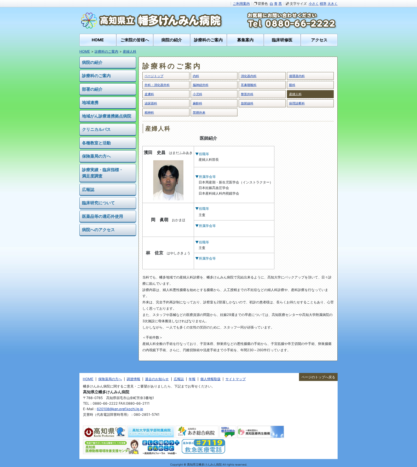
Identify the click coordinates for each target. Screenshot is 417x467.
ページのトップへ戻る (318, 377)
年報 (192, 379)
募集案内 (245, 39)
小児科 (197, 94)
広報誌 (179, 379)
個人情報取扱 (210, 379)
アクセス (319, 39)
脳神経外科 (200, 85)
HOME (98, 39)
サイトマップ (235, 379)
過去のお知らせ (157, 379)
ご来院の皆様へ (134, 39)
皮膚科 (149, 94)
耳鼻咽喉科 (249, 85)
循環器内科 (297, 76)
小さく (314, 3)
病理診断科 (297, 103)
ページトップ (154, 76)
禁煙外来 (199, 112)
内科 (196, 76)
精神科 (149, 112)
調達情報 (133, 379)
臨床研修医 (282, 39)
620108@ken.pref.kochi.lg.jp (120, 409)
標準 (323, 3)
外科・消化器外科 (157, 85)
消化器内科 (249, 76)
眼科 (292, 85)
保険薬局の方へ (110, 379)
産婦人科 (129, 51)
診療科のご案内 (208, 39)
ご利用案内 (241, 3)
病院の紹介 (171, 39)
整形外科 (247, 94)
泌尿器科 (151, 103)
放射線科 (247, 103)
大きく (332, 3)
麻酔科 (197, 103)
